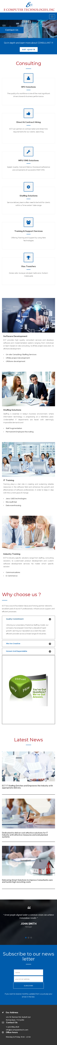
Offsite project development (18, 358)
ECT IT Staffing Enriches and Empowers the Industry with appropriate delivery (27, 787)
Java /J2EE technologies (16, 499)
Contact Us (11, 30)
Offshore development (15, 361)
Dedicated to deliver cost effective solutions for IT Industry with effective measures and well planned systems (25, 835)
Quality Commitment (15, 619)
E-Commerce (11, 576)
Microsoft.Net (11, 502)
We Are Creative (13, 644)
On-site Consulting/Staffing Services (21, 354)
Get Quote (28, 49)
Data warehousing (13, 505)
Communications (13, 572)
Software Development (15, 336)
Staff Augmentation (14, 428)
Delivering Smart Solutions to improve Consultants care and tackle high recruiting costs (27, 881)
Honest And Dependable (16, 651)
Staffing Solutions (12, 410)
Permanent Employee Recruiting (20, 432)
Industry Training (11, 554)
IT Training (8, 480)
